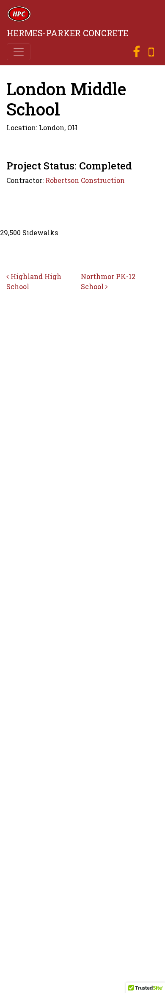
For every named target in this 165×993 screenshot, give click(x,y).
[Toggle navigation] (18, 51)
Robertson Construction (85, 180)
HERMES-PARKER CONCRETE (67, 32)
